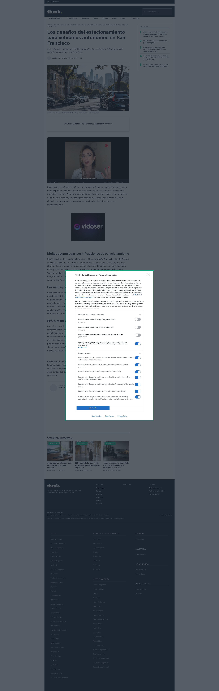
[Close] (149, 275)
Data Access (109, 416)
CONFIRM (93, 408)
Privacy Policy (122, 416)
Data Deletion (97, 416)
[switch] (138, 319)
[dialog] (109, 345)
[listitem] (109, 314)
